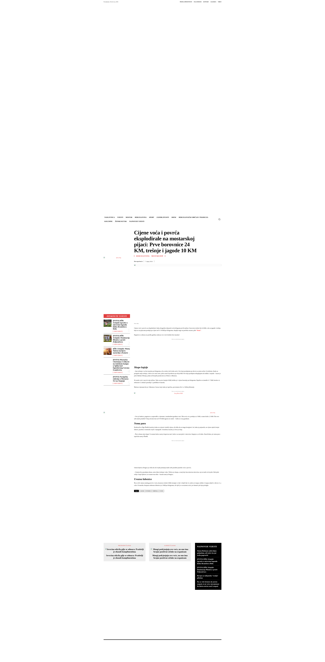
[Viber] (211, 261)
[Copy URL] (215, 261)
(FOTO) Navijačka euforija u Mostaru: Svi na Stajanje (121, 379)
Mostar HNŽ (157, 256)
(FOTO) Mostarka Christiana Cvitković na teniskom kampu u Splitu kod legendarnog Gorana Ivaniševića (121, 365)
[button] (219, 219)
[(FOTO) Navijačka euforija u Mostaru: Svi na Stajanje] (108, 379)
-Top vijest (117, 331)
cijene (142, 491)
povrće (148, 491)
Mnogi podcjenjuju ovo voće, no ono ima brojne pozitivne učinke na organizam (170, 556)
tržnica (155, 491)
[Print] (204, 261)
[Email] (200, 261)
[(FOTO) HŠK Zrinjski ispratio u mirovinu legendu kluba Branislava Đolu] (108, 323)
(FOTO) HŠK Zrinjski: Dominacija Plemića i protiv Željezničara (121, 339)
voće (161, 491)
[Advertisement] (172, 110)
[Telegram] (208, 261)
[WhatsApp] (192, 261)
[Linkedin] (196, 261)
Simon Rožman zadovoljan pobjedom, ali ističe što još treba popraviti (206, 553)
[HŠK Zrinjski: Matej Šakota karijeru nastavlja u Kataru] (108, 351)
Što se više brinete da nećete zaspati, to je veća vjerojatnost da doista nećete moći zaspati (208, 584)
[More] (219, 261)
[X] (184, 261)
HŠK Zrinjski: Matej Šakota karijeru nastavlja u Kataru (121, 351)
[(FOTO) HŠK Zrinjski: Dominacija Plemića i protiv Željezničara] (108, 338)
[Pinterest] (188, 261)
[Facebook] (180, 261)
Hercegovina (142, 256)
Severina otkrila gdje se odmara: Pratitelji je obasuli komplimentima (124, 556)
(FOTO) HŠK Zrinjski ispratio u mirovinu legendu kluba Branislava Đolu (120, 325)
